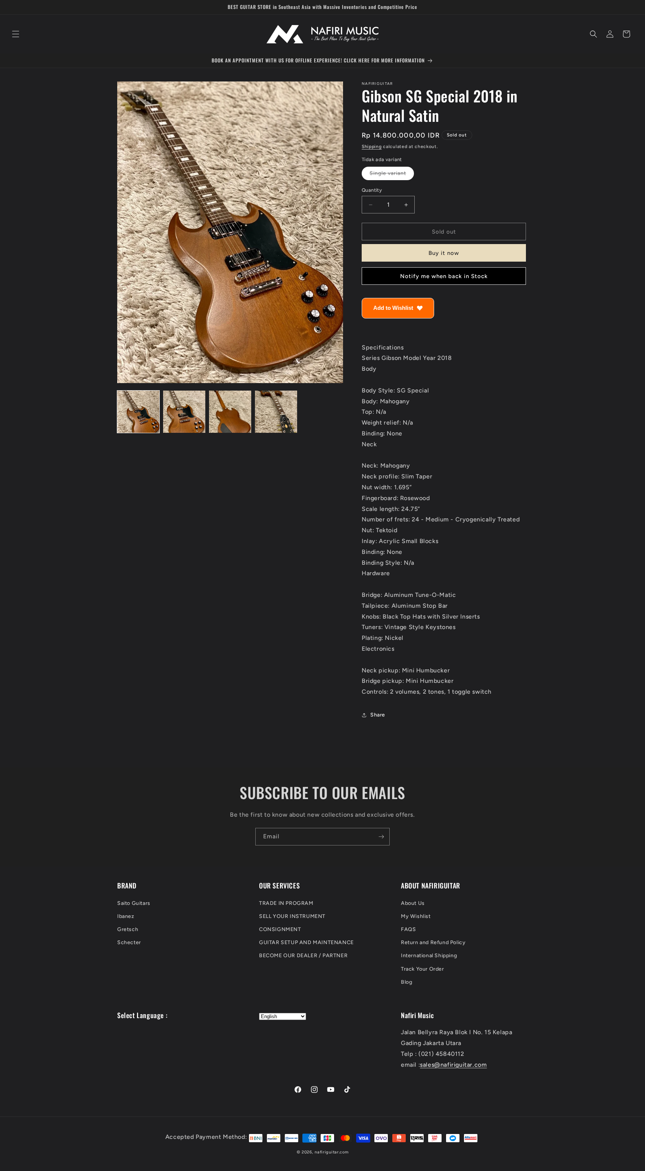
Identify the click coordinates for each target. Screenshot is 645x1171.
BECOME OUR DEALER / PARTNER (303, 955)
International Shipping (429, 955)
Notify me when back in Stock (444, 276)
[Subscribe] (381, 836)
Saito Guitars (133, 903)
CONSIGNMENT (280, 929)
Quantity (372, 190)
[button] (15, 34)
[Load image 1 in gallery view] (138, 412)
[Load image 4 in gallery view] (276, 412)
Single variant (392, 175)
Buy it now (444, 253)
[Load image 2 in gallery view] (184, 412)
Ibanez (125, 916)
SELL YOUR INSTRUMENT (292, 916)
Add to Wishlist (393, 308)
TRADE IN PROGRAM (286, 903)
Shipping (372, 146)
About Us (413, 903)
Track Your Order (422, 968)
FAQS (408, 929)
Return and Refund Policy (433, 942)
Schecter (129, 942)
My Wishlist (416, 916)
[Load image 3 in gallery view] (230, 412)
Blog (406, 982)
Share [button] (377, 715)
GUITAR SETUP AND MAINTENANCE (306, 942)
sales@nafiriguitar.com (453, 1064)
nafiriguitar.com (331, 1152)
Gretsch (127, 929)
